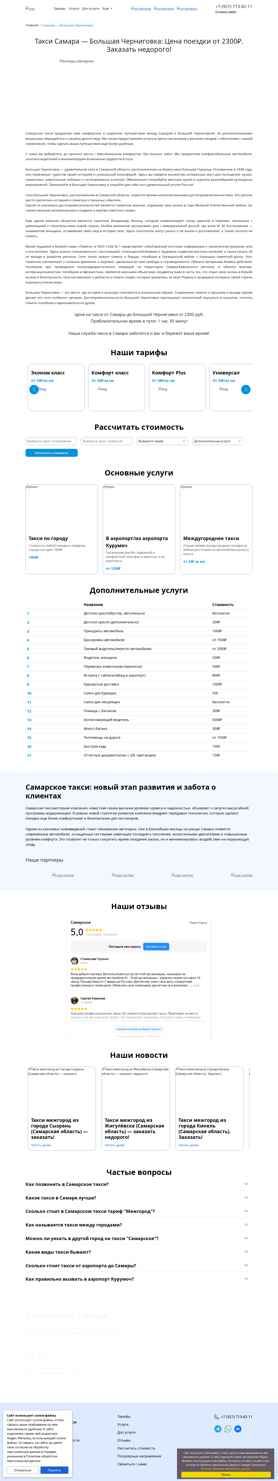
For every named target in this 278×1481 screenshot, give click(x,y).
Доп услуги (90, 8)
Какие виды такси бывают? (58, 1252)
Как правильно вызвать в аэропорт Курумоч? (80, 1279)
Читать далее (41, 1145)
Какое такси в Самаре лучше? (61, 1198)
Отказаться (22, 1470)
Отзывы (124, 1440)
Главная (32, 25)
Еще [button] (106, 8)
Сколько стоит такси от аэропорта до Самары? (81, 1265)
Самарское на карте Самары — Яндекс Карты (139, 1036)
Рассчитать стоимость (51, 453)
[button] (34, 389)
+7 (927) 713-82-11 (233, 6)
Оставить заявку (226, 11)
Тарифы (60, 8)
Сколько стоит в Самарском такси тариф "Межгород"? (90, 1211)
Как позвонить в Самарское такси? (67, 1184)
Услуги (74, 8)
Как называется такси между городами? (74, 1225)
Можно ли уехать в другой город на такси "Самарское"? (92, 1238)
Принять (54, 1470)
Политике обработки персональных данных (225, 1468)
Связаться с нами (132, 1464)
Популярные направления (139, 1456)
